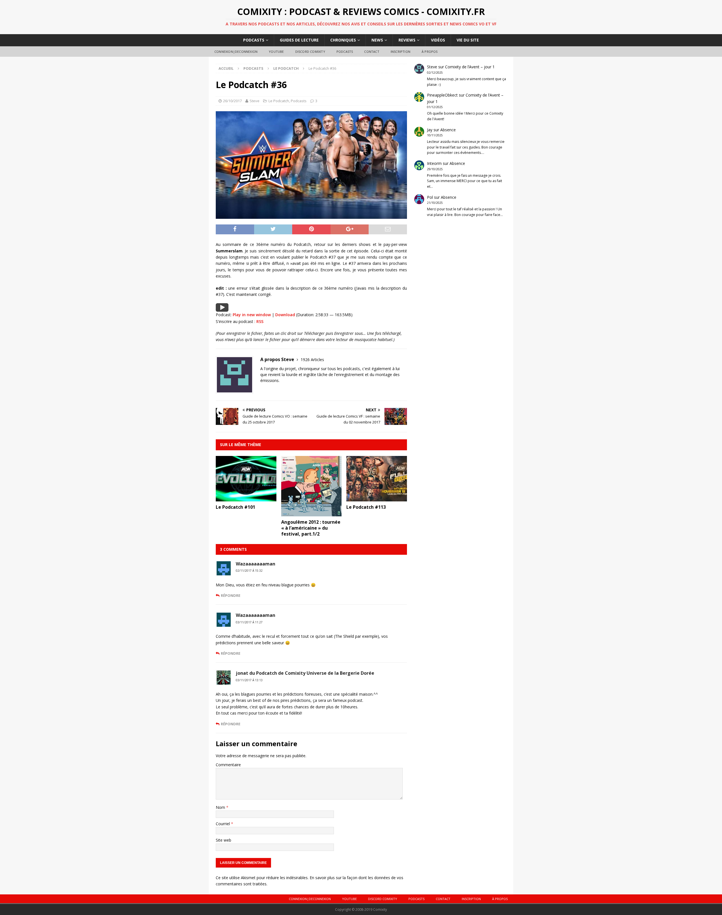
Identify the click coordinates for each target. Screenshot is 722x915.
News (377, 40)
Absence (448, 129)
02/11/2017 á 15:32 (249, 571)
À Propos (430, 51)
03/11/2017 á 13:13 (249, 680)
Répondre (230, 595)
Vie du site (468, 40)
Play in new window (252, 314)
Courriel (223, 823)
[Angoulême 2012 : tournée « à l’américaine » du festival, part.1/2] (311, 513)
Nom (221, 807)
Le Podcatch (278, 100)
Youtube (276, 51)
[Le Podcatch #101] (246, 498)
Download (285, 314)
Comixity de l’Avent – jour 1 (470, 66)
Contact (371, 51)
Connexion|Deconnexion (235, 51)
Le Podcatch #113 (366, 507)
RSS (259, 321)
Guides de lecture (299, 40)
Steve (254, 100)
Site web (223, 840)
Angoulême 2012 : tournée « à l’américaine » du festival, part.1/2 (310, 528)
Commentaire (228, 764)
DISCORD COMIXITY (310, 51)
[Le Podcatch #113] (376, 498)
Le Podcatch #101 (235, 507)
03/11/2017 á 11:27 (249, 622)
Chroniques (343, 40)
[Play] (222, 308)
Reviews (407, 40)
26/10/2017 (232, 100)
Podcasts (253, 40)
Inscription (400, 51)
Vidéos (438, 40)
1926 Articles (312, 359)
